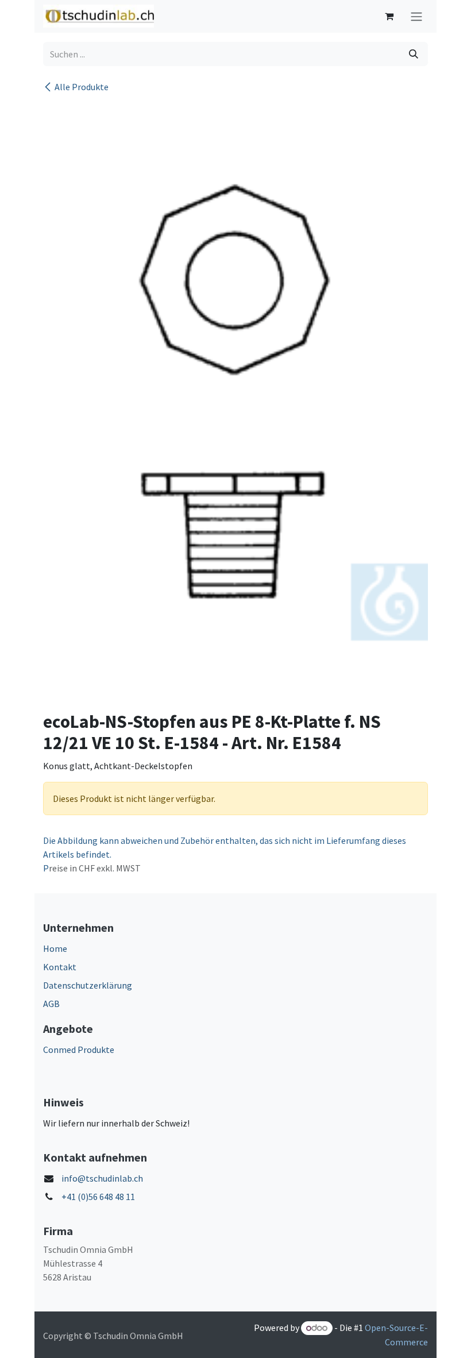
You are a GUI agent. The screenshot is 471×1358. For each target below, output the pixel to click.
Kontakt (59, 967)
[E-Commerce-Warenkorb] (388, 16)
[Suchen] (413, 54)
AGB (51, 1003)
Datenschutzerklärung (87, 985)
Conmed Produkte (78, 1049)
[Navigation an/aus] (416, 16)
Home (55, 948)
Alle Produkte (82, 86)
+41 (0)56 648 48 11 (98, 1196)
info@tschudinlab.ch (102, 1178)
